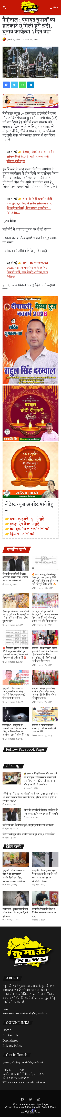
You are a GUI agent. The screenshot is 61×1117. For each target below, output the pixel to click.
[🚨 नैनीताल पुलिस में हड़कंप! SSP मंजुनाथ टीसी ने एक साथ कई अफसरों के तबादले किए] (16, 637)
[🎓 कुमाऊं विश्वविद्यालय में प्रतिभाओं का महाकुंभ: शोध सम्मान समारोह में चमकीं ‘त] (12, 778)
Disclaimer (10, 1040)
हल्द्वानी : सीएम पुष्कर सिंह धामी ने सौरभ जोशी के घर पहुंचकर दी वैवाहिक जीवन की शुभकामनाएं (44, 693)
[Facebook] (6, 85)
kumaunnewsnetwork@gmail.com (26, 1013)
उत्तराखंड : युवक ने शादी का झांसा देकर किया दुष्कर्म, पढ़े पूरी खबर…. (15, 912)
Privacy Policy (12, 1046)
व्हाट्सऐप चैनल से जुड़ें (24, 524)
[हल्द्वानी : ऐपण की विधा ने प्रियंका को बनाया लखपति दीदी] (45, 898)
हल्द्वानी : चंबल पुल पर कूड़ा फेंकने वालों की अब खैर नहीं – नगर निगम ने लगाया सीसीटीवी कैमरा (44, 876)
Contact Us (10, 1035)
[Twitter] (14, 85)
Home (7, 1030)
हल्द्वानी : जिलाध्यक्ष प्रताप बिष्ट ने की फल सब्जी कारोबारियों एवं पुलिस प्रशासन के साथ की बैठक (14, 876)
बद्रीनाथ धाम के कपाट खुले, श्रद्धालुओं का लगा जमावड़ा (28, 825)
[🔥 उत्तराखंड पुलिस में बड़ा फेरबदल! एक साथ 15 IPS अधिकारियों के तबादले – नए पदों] (45, 563)
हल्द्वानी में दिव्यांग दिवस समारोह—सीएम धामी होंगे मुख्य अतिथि (44, 728)
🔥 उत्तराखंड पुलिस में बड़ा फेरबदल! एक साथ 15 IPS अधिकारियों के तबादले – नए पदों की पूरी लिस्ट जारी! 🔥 (45, 579)
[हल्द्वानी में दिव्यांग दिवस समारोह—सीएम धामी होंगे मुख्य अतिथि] (45, 714)
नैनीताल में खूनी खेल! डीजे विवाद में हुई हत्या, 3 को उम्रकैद (29, 834)
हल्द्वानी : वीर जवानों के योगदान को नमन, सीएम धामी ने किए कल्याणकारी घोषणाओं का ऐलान (14, 693)
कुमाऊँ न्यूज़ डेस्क (13, 39)
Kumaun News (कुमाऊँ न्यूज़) (35, 1104)
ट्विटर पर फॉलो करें (22, 534)
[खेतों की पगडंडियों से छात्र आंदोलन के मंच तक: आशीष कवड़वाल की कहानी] (16, 563)
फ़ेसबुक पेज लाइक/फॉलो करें (29, 529)
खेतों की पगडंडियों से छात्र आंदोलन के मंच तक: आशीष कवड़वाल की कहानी (15, 577)
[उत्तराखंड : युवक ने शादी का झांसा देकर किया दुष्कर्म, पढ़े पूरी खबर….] (16, 898)
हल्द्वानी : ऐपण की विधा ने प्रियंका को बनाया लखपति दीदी (44, 912)
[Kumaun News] (30, 7)
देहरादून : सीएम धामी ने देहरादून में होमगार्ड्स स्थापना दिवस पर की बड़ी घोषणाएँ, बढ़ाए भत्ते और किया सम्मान (45, 616)
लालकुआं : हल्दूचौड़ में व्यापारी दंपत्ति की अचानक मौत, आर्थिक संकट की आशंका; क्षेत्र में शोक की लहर (16, 730)
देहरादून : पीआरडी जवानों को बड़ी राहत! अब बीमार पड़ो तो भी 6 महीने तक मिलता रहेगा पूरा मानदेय (16, 616)
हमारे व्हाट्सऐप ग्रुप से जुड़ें (27, 519)
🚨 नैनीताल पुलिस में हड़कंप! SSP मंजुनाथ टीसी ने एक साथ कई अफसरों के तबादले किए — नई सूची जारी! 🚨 (16, 653)
